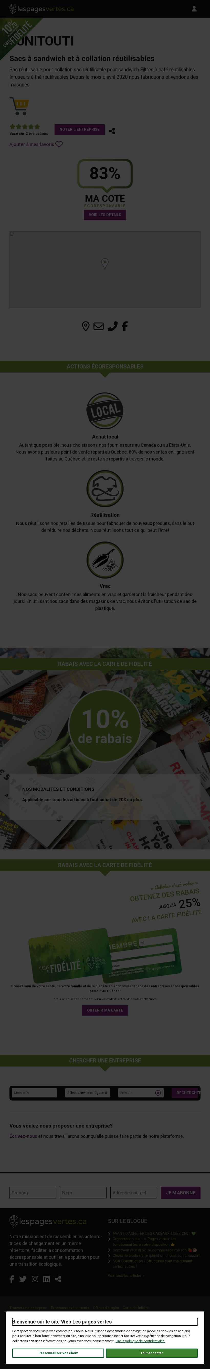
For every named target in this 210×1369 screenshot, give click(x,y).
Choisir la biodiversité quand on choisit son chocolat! (156, 1255)
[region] (105, 270)
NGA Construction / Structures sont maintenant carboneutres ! (157, 1264)
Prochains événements (70, 1308)
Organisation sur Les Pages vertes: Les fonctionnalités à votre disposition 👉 (157, 1242)
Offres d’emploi (106, 1308)
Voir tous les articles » (126, 1275)
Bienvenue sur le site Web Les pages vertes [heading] (62, 1322)
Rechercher (187, 1093)
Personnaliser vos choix (58, 1353)
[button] (112, 131)
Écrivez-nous (23, 1136)
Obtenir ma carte (105, 1010)
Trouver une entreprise (28, 1308)
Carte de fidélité (136, 1308)
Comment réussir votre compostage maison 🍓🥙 (155, 1250)
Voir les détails (105, 215)
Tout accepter (152, 1353)
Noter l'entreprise (80, 129)
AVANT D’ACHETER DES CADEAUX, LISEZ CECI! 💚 (154, 1233)
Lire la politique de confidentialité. (140, 1341)
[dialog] (105, 1338)
